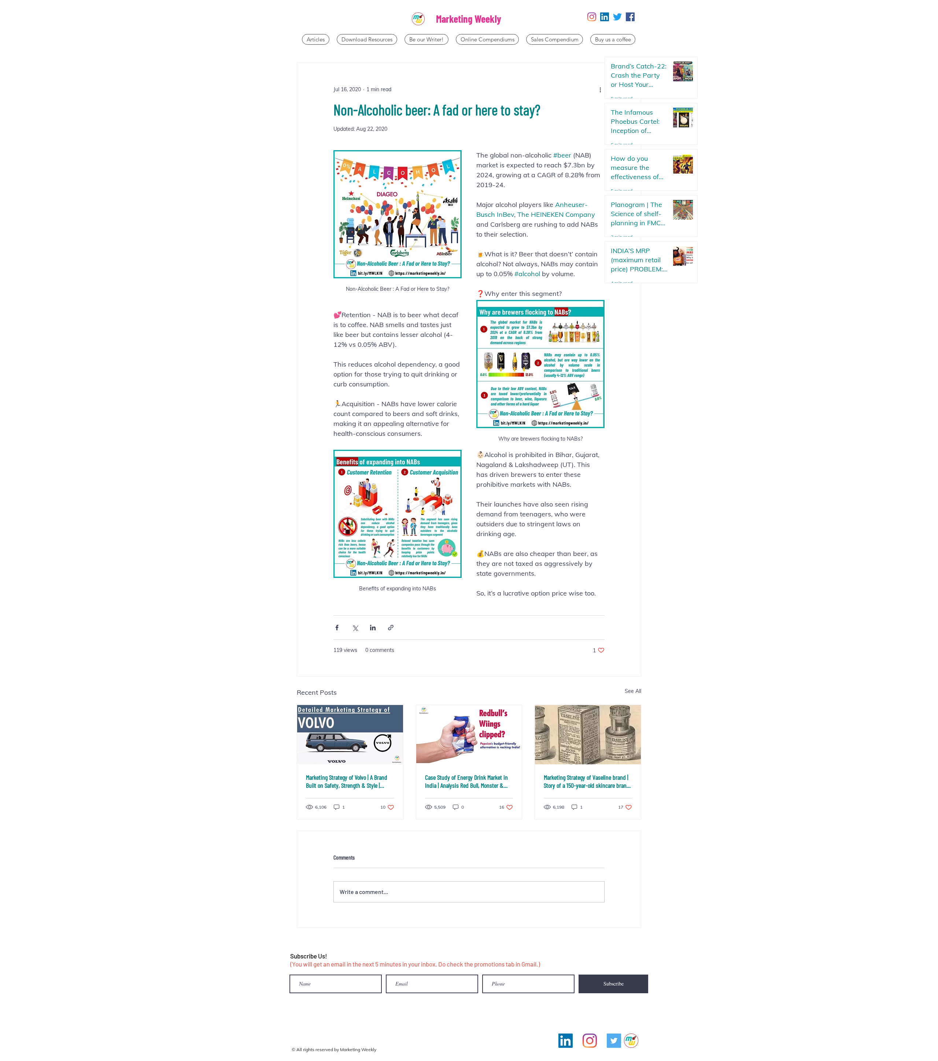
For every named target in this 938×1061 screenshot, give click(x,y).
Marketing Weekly (468, 18)
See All (633, 691)
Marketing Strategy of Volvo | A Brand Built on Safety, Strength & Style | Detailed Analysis (346, 781)
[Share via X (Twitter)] (354, 627)
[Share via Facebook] (336, 627)
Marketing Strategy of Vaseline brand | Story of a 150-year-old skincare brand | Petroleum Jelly (586, 781)
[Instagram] (591, 16)
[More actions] (600, 89)
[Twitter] (617, 16)
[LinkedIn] (604, 16)
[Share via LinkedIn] (372, 627)
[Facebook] (630, 16)
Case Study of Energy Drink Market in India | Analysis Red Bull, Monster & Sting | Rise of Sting (466, 781)
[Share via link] (390, 627)
